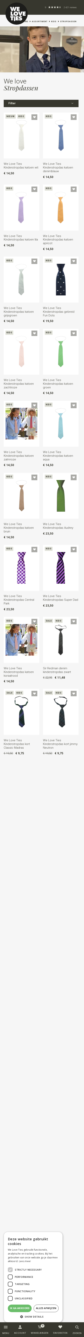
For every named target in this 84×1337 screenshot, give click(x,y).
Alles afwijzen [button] (46, 1308)
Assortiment (39, 21)
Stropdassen (68, 21)
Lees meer (25, 1261)
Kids (53, 21)
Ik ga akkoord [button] (20, 1308)
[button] (33, 1317)
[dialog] (33, 1277)
